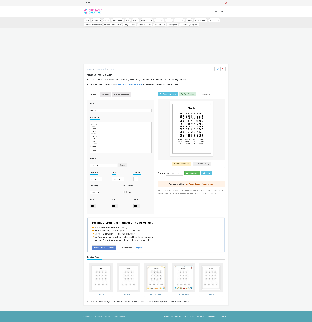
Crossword (96, 20)
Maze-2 (136, 20)
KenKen (106, 20)
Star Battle (159, 20)
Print (208, 173)
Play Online (189, 94)
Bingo (87, 20)
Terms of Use (176, 316)
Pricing (104, 3)
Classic (94, 94)
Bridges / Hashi (129, 24)
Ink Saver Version (182, 163)
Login (214, 11)
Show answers (207, 94)
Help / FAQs (211, 316)
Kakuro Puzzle (159, 24)
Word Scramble (201, 20)
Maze (128, 20)
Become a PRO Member (103, 247)
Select (122, 165)
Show (128, 192)
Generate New (169, 94)
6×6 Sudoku (179, 20)
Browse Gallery (203, 163)
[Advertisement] (156, 46)
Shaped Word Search (112, 24)
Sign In (139, 247)
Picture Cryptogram (189, 24)
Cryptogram (172, 24)
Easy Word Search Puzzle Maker (199, 184)
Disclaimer (201, 316)
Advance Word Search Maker (129, 84)
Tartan (189, 20)
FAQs (97, 3)
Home (166, 316)
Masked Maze (146, 20)
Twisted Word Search (93, 24)
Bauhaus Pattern (144, 24)
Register (224, 11)
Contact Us (87, 3)
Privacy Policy (189, 316)
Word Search (214, 20)
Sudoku (169, 20)
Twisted (105, 94)
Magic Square (117, 20)
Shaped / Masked (121, 94)
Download (193, 173)
